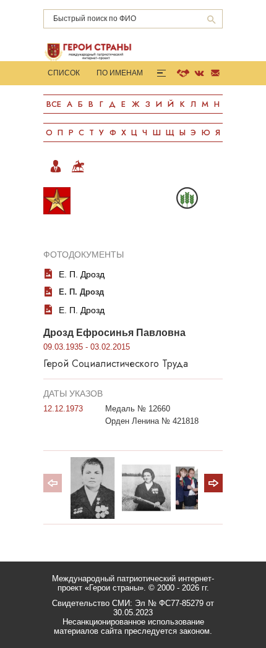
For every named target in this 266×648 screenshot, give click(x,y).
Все (53, 104)
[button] (213, 483)
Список (64, 73)
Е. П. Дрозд (82, 274)
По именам (120, 73)
